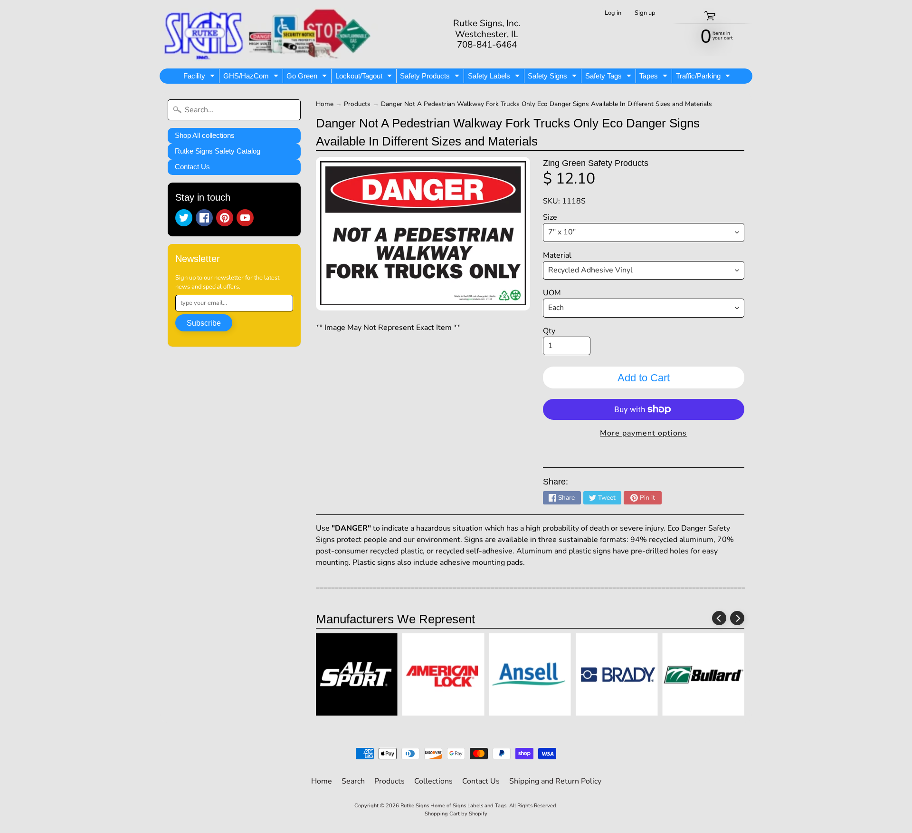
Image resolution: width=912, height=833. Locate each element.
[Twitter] (183, 217)
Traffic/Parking (704, 77)
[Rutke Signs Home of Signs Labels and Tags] (269, 34)
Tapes (654, 77)
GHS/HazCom (252, 77)
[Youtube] (245, 217)
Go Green (307, 77)
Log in (613, 13)
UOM (552, 293)
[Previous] (719, 618)
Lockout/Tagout (364, 77)
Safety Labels (495, 77)
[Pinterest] (224, 217)
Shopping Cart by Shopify (456, 813)
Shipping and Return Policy (555, 781)
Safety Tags (609, 77)
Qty (549, 331)
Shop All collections (205, 135)
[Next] (737, 618)
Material (557, 255)
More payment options (643, 433)
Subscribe (204, 323)
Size (550, 217)
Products (357, 103)
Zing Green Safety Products (595, 163)
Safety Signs (553, 77)
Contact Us (192, 167)
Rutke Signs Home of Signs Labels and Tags (453, 805)
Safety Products (431, 77)
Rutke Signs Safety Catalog (217, 151)
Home (324, 103)
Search (353, 781)
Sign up (645, 13)
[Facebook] (204, 217)
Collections (433, 781)
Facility (200, 77)
